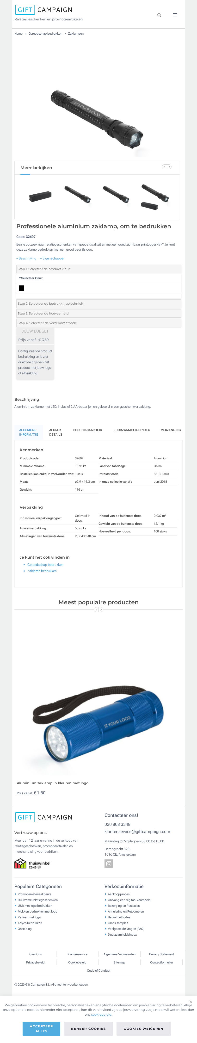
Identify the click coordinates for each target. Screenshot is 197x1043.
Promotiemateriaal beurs (34, 894)
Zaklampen (75, 33)
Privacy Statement (161, 954)
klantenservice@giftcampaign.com (137, 831)
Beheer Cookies (88, 1029)
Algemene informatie (28, 432)
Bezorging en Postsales (124, 905)
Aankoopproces (118, 894)
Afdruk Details (55, 432)
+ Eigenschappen (52, 258)
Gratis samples (118, 923)
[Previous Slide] (164, 166)
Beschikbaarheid (87, 430)
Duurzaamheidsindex (131, 430)
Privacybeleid (35, 962)
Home (18, 33)
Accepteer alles (41, 1028)
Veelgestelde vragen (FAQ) (126, 929)
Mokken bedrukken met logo (37, 911)
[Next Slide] (169, 166)
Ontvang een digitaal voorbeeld (129, 900)
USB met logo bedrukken (35, 905)
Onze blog (25, 929)
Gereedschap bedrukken (46, 33)
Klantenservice (77, 954)
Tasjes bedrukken (30, 923)
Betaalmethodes (119, 917)
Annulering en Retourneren (126, 911)
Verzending (171, 430)
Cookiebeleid (77, 962)
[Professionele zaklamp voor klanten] (97, 103)
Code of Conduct (98, 970)
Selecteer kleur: (31, 278)
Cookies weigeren (144, 1029)
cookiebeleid (101, 1014)
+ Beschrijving (26, 258)
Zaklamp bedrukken (42, 571)
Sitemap (119, 962)
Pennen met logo (29, 917)
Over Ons (35, 954)
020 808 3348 (117, 824)
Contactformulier (161, 962)
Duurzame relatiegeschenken (38, 900)
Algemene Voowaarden (119, 954)
